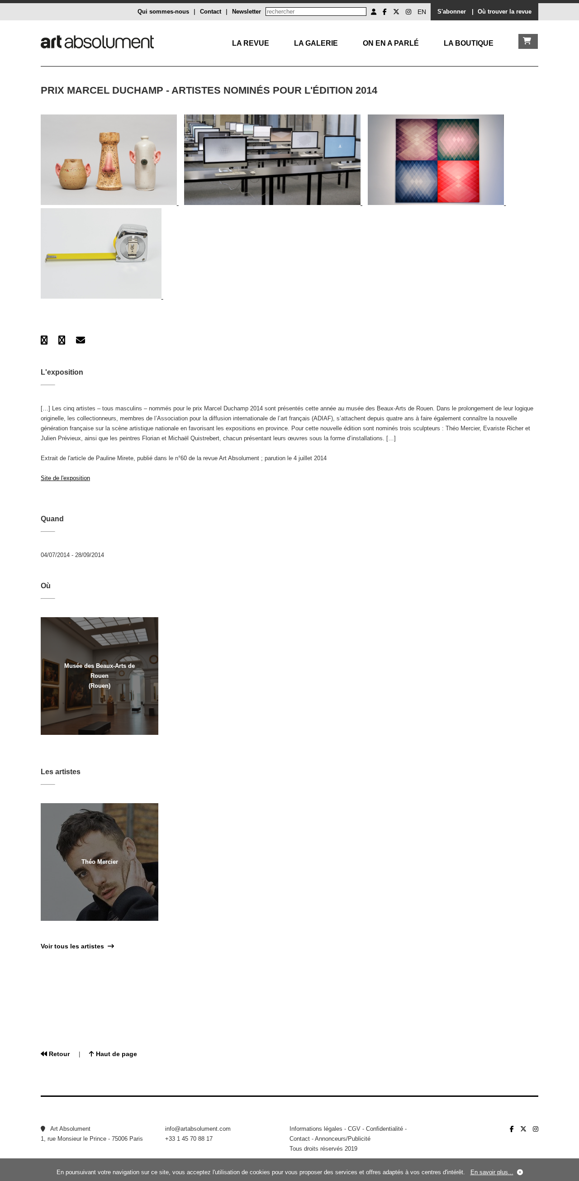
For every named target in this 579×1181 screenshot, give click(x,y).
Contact (210, 11)
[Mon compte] (373, 11)
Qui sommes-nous (163, 11)
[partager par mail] (80, 340)
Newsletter (246, 11)
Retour (58, 1053)
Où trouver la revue (505, 11)
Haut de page (115, 1053)
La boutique (469, 43)
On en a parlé (391, 43)
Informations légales (316, 1128)
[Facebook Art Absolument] (385, 11)
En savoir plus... (491, 1172)
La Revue (250, 43)
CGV (354, 1128)
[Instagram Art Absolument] (408, 11)
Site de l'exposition (65, 478)
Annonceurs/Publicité (342, 1138)
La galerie (316, 43)
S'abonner (451, 11)
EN (422, 11)
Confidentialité (384, 1128)
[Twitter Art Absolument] (396, 11)
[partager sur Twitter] (61, 340)
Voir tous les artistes (74, 946)
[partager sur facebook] (44, 340)
